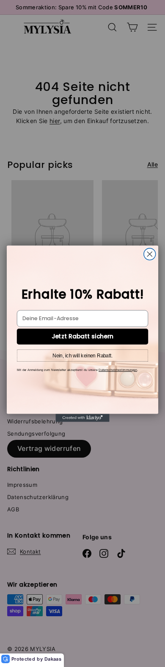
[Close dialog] (150, 254)
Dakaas (52, 659)
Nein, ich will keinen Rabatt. (82, 355)
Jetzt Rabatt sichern (82, 336)
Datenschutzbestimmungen (118, 369)
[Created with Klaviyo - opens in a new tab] (82, 418)
